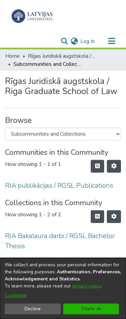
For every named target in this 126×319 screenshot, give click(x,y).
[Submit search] (64, 41)
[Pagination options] (114, 166)
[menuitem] (74, 41)
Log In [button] (87, 41)
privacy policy (86, 286)
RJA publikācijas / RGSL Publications (59, 185)
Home (12, 56)
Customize (16, 295)
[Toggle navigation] (111, 41)
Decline (33, 309)
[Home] (32, 16)
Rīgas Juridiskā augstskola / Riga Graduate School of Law (61, 56)
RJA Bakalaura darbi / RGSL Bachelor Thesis (60, 240)
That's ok (91, 309)
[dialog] (63, 288)
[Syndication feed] (97, 166)
